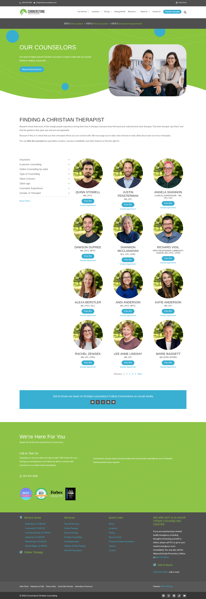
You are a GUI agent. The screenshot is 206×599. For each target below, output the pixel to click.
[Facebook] (92, 402)
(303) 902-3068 (160, 572)
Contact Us (156, 12)
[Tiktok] (179, 596)
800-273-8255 (162, 557)
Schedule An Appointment (130, 24)
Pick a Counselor (100, 24)
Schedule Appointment (88, 205)
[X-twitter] (98, 402)
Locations (95, 12)
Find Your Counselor (172, 12)
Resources (132, 12)
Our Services (82, 12)
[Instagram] (103, 402)
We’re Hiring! (167, 586)
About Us (144, 12)
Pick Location (77, 24)
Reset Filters (25, 201)
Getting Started (119, 12)
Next (140, 374)
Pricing (106, 12)
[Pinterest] (108, 402)
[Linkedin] (113, 402)
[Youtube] (184, 596)
